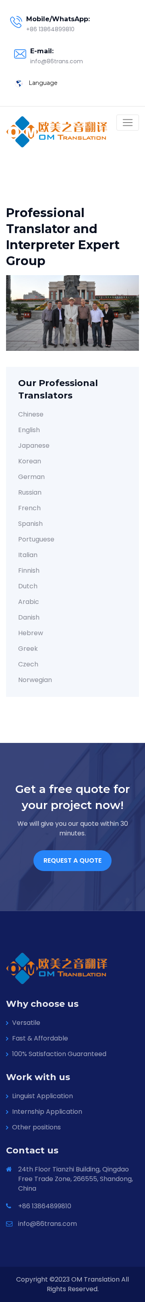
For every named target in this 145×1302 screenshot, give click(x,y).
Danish (28, 617)
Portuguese (36, 539)
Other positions (36, 1127)
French (29, 508)
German (31, 476)
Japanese (34, 445)
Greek (28, 648)
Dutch (27, 586)
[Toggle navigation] (127, 123)
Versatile (26, 1022)
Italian (27, 554)
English (29, 430)
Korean (29, 461)
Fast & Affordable (40, 1038)
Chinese (31, 414)
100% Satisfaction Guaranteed (59, 1054)
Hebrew (30, 633)
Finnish (28, 570)
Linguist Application (42, 1096)
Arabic (28, 601)
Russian (29, 492)
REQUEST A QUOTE (73, 860)
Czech (28, 664)
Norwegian (35, 679)
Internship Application (47, 1111)
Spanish (30, 523)
